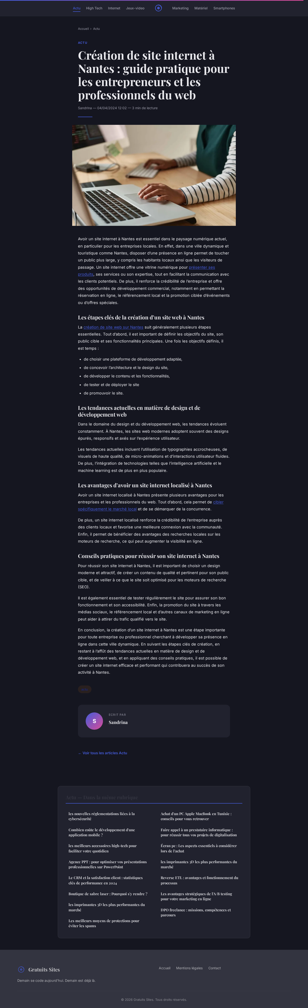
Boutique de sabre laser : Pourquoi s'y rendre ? (108, 893)
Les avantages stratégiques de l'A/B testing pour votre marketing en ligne (196, 896)
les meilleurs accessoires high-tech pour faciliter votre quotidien (103, 848)
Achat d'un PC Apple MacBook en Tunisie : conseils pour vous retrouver (196, 816)
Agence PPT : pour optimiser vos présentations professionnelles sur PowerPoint (108, 864)
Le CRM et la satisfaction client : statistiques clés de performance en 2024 (106, 880)
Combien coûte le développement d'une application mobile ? (102, 832)
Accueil (83, 29)
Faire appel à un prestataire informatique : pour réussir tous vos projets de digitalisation (199, 832)
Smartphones (224, 8)
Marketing (180, 8)
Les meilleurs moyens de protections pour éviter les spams (104, 923)
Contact (214, 968)
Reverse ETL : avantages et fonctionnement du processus (199, 880)
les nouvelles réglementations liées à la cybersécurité (102, 816)
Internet (114, 8)
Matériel (201, 8)
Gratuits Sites (44, 969)
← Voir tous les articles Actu (102, 753)
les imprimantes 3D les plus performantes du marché (107, 907)
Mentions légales (189, 968)
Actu (76, 8)
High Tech (94, 8)
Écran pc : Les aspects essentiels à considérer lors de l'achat (199, 848)
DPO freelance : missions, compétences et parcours (196, 912)
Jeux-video (135, 8)
